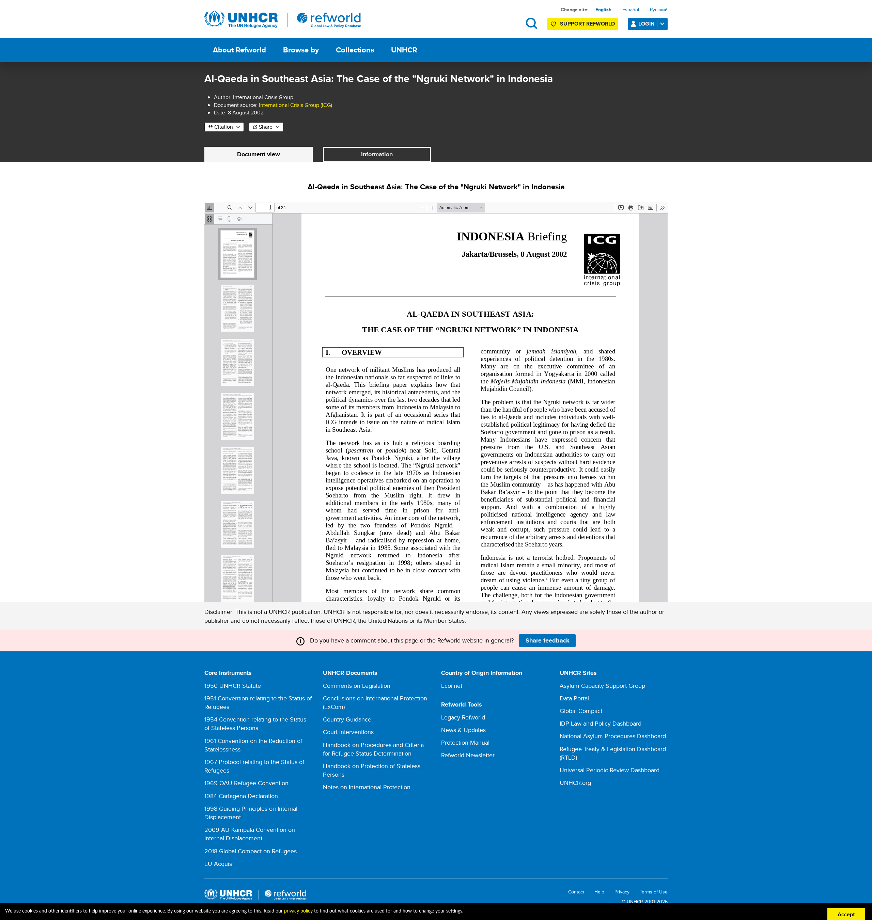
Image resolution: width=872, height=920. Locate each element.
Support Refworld (587, 24)
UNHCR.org (575, 782)
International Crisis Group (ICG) (295, 105)
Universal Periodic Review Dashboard (609, 770)
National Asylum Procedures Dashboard (613, 736)
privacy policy (298, 911)
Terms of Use (654, 892)
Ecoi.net (451, 685)
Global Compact (581, 711)
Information (377, 154)
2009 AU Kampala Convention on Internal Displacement (249, 833)
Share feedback (548, 640)
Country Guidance (347, 719)
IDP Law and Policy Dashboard (600, 723)
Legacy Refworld (463, 717)
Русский (659, 9)
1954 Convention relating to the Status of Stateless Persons (255, 723)
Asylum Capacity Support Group (602, 685)
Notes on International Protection (366, 787)
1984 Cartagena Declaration (241, 796)
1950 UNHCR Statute (232, 685)
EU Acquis (218, 863)
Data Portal (574, 698)
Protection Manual (465, 742)
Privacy (621, 892)
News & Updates (463, 730)
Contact (576, 892)
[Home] (282, 19)
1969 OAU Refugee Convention (246, 783)
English (603, 9)
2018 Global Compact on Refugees (250, 851)
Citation (223, 127)
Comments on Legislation (356, 685)
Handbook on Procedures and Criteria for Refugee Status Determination (373, 749)
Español (630, 9)
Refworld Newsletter (468, 755)
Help (599, 892)
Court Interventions (348, 732)
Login (646, 24)
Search (531, 23)
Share (265, 127)
